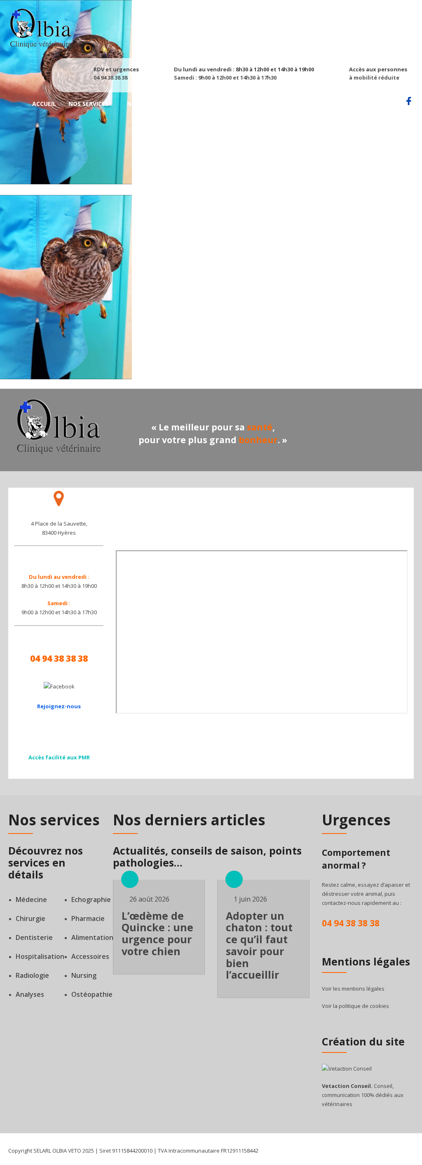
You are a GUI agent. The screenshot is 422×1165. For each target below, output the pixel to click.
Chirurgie (30, 918)
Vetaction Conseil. (347, 1086)
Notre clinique (206, 104)
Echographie (91, 899)
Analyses (30, 994)
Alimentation (92, 937)
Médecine (31, 899)
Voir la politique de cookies (355, 1006)
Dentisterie (34, 937)
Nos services (88, 104)
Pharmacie (88, 918)
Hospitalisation (40, 956)
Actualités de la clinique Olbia (299, 104)
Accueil (44, 104)
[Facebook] (59, 686)
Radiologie (32, 975)
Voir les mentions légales (353, 988)
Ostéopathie (92, 994)
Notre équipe (148, 104)
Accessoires (90, 956)
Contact (377, 104)
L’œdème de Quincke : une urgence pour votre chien (157, 933)
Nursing (83, 975)
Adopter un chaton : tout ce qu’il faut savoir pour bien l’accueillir (259, 945)
